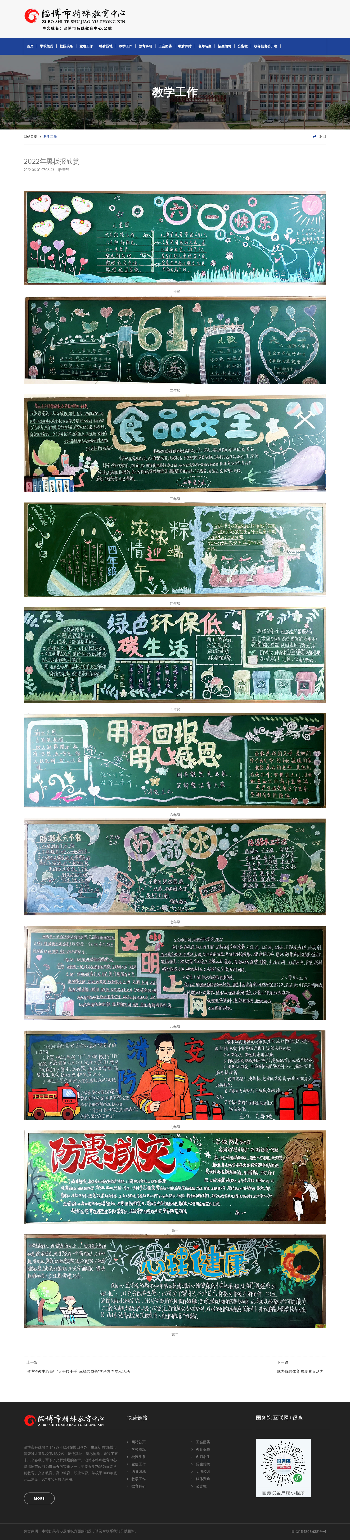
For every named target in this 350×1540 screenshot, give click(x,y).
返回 (322, 137)
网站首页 (30, 136)
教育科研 (145, 46)
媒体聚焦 (202, 1479)
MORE (39, 1498)
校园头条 (66, 46)
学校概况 (46, 46)
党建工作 (86, 46)
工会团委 (165, 46)
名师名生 (204, 46)
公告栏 (243, 46)
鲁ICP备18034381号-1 (308, 1531)
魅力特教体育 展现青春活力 (300, 1372)
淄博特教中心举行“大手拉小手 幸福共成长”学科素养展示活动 (78, 1372)
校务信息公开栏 (265, 46)
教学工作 (125, 46)
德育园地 (106, 46)
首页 (30, 46)
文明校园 (202, 1472)
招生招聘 (224, 46)
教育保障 (185, 46)
